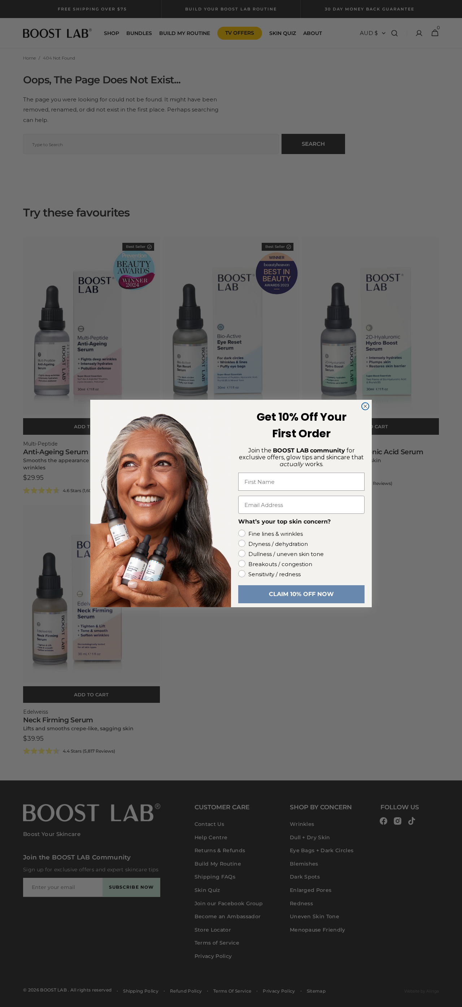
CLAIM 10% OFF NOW (301, 594)
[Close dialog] (365, 406)
